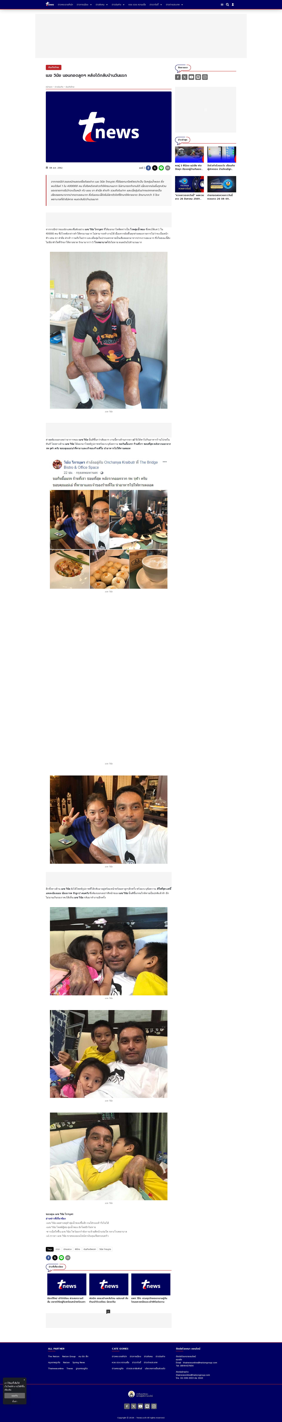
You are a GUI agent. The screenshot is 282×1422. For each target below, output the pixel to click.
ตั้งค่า (14, 1401)
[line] (161, 168)
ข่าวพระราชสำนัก (119, 1356)
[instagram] (205, 77)
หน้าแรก (49, 87)
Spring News (79, 1362)
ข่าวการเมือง (135, 1356)
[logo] (50, 4)
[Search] (228, 4)
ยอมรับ (15, 1395)
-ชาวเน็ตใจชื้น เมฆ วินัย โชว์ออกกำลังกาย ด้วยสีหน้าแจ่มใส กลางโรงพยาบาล (86, 1231)
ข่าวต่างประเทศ (150, 1362)
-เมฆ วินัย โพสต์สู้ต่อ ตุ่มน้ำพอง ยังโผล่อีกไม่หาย (71, 1227)
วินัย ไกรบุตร (105, 1249)
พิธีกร (77, 1249)
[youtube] (191, 77)
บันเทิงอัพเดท (90, 1249)
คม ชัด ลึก (83, 1356)
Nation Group (69, 1356)
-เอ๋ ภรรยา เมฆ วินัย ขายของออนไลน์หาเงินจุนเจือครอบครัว (77, 1236)
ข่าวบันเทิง (59, 87)
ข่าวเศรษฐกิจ (118, 1368)
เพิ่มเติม (7, 1389)
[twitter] (154, 168)
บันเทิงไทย (70, 87)
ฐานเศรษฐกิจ (82, 1368)
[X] (184, 77)
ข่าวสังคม (148, 1356)
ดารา (58, 1249)
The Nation (53, 1356)
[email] (167, 168)
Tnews (70, 1368)
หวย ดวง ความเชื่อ (120, 1362)
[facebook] (148, 168)
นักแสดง (67, 1249)
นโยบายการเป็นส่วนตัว (155, 1368)
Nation (66, 1362)
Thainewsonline (56, 1368)
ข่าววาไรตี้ (136, 1362)
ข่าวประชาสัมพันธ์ (134, 1368)
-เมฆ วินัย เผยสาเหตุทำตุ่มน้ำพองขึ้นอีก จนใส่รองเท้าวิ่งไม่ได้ (77, 1223)
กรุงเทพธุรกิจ (54, 1362)
